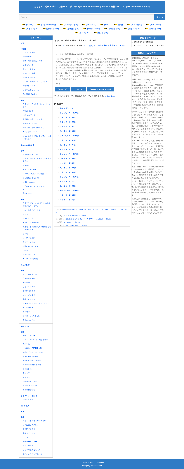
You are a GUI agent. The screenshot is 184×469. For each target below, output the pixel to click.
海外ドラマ (25, 326)
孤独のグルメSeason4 (32, 361)
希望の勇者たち (29, 390)
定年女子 (26, 373)
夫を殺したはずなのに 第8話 (75, 226)
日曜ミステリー (29, 336)
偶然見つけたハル (30, 123)
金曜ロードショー (30, 442)
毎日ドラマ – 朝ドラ (29, 396)
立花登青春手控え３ (31, 278)
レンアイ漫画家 (29, 238)
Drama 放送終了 (27, 145)
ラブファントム (29, 242)
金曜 (22, 417)
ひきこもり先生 (29, 287)
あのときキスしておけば (32, 454)
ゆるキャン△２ (29, 255)
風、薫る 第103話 (68, 186)
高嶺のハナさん (29, 320)
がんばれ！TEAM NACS (33, 348)
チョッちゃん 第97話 (69, 136)
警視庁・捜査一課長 (31, 223)
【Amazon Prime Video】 (100, 89)
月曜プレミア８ (29, 86)
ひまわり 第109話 (68, 122)
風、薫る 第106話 (68, 131)
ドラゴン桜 (27, 369)
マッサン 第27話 (67, 181)
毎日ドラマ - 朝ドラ (74, 46)
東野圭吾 (26, 283)
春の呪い (26, 312)
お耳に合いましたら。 (32, 246)
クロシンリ (27, 214)
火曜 (22, 100)
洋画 (22, 412)
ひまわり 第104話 (68, 195)
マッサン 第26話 (67, 200)
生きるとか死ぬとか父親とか (34, 421)
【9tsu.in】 (79, 89)
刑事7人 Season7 (30, 170)
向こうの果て (28, 446)
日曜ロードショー (30, 381)
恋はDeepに (28, 193)
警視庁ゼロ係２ (29, 291)
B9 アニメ (25, 406)
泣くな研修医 (28, 308)
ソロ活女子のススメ (31, 425)
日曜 (22, 332)
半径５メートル (29, 433)
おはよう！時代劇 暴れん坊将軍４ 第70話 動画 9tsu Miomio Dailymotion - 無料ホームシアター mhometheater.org (92, 6)
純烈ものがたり (29, 115)
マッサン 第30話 (67, 127)
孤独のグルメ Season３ (33, 352)
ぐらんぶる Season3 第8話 (74, 216)
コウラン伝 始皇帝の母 (32, 365)
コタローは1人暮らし (31, 316)
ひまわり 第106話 (68, 159)
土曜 (22, 271)
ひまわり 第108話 (68, 117)
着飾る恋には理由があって (33, 128)
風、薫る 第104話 (68, 168)
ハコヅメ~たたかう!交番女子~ (35, 174)
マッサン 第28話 (67, 163)
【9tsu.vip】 (62, 89)
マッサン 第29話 (67, 149)
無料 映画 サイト (67, 108)
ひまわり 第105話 (68, 172)
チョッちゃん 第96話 (69, 154)
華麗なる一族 (28, 65)
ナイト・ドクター (30, 69)
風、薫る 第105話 (68, 145)
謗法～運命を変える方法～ (33, 61)
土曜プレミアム (29, 299)
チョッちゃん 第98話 (69, 113)
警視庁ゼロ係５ (29, 429)
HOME (58, 46)
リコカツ (26, 437)
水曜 (22, 151)
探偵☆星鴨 (27, 57)
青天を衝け (27, 344)
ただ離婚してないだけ (32, 178)
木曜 (22, 200)
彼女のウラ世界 (29, 73)
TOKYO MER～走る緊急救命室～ (36, 340)
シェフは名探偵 (29, 52)
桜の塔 (25, 234)
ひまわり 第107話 (68, 140)
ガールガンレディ (30, 132)
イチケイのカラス (30, 77)
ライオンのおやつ (30, 386)
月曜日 (23, 49)
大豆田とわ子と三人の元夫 (33, 119)
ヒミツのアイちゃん (31, 90)
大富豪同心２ (28, 111)
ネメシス (26, 377)
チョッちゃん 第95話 (69, 177)
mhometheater (96, 466)
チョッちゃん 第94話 (69, 191)
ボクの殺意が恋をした (32, 356)
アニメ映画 (25, 265)
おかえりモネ (28, 400)
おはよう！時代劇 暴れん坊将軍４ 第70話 (75, 40)
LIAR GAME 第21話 (71, 222)
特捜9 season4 (30, 182)
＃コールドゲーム (30, 274)
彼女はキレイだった (31, 154)
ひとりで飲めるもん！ (32, 450)
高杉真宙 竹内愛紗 (30, 94)
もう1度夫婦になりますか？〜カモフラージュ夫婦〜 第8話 (87, 219)
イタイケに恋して (30, 218)
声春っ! (26, 165)
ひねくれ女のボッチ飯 (32, 210)
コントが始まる (29, 295)
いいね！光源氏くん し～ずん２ (36, 82)
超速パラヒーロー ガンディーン (36, 303)
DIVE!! (25, 250)
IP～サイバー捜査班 (31, 259)
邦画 (22, 43)
